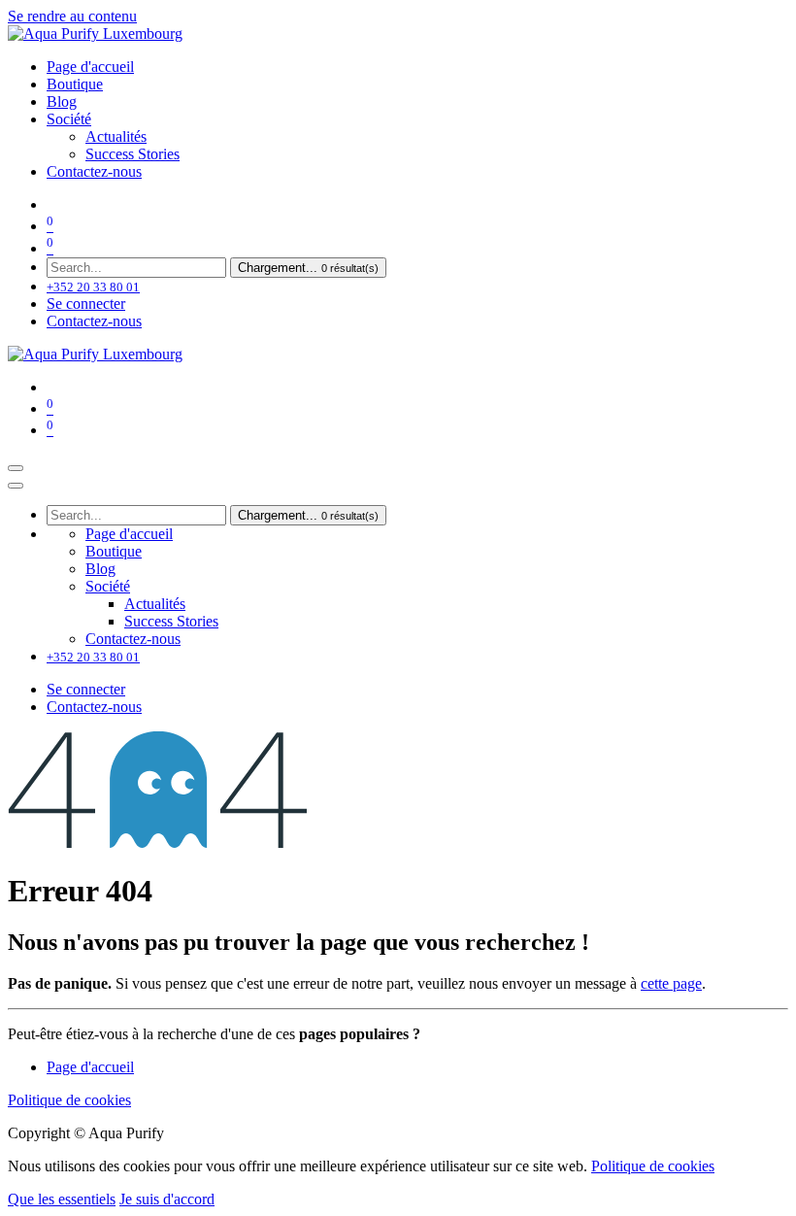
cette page (671, 983)
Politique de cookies (69, 1100)
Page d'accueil (90, 1067)
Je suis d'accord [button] (167, 1199)
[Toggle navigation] (15, 468)
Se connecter (86, 303)
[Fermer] (15, 486)
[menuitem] (90, 66)
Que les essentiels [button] (62, 1199)
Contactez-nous (94, 321)
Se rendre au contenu (72, 16)
